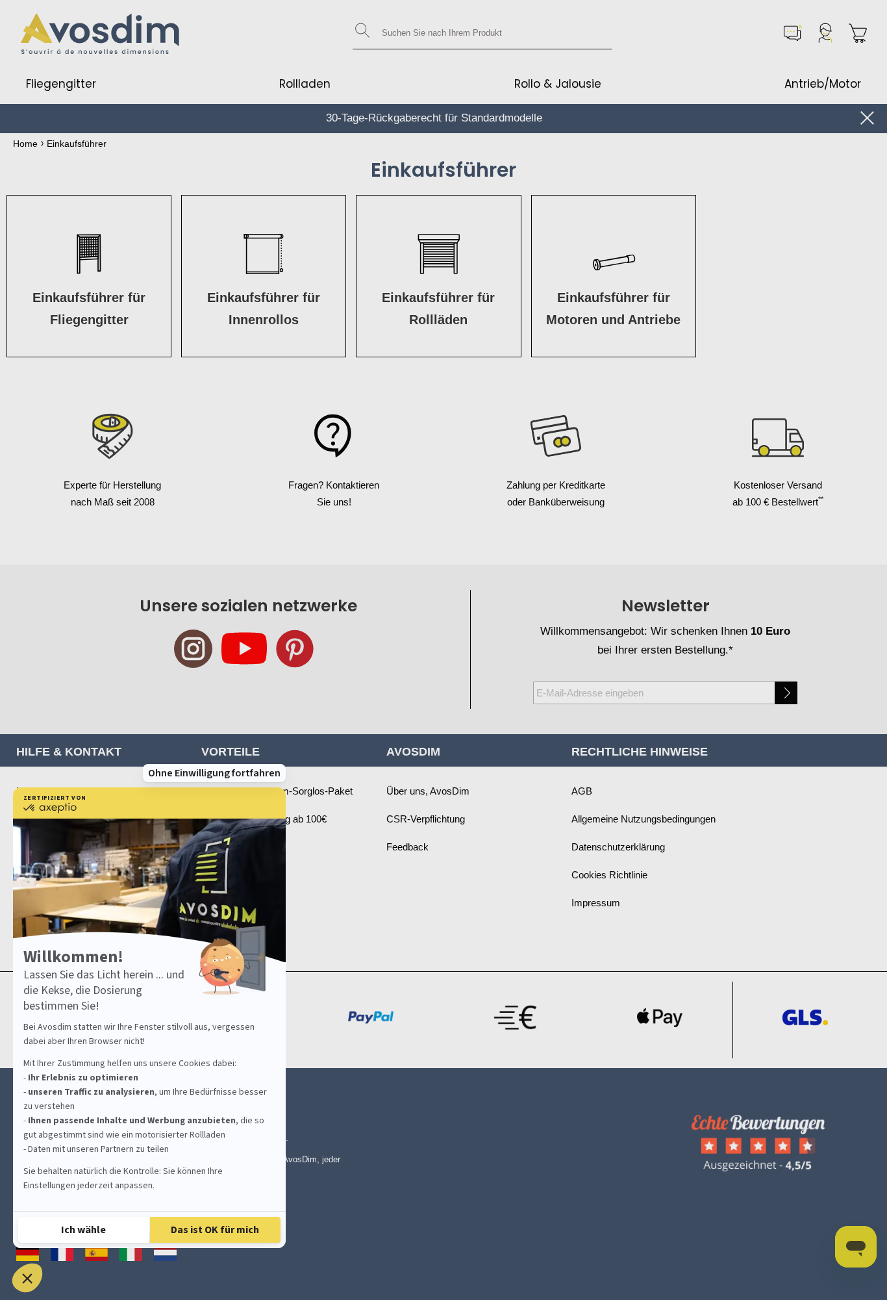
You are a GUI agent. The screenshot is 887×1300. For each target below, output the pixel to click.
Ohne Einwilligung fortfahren (214, 773)
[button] (27, 1278)
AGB (581, 791)
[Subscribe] (786, 693)
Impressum (595, 902)
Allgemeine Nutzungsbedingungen (643, 818)
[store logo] (100, 33)
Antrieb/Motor (822, 84)
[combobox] (482, 33)
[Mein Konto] (825, 33)
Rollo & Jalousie (557, 84)
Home (25, 143)
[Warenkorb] (858, 33)
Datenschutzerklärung (618, 846)
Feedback (407, 846)
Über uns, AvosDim (427, 791)
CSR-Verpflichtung (425, 818)
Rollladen (305, 84)
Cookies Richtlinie (609, 874)
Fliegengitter (61, 84)
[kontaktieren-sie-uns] (793, 33)
